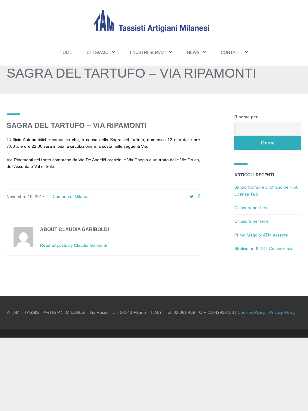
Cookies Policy (251, 312)
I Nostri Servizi (148, 52)
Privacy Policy (282, 312)
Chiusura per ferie (251, 207)
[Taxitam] (154, 21)
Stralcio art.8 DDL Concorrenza (264, 248)
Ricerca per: (246, 116)
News (193, 52)
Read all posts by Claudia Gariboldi (73, 245)
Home (66, 52)
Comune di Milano (70, 196)
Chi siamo (98, 52)
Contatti (231, 52)
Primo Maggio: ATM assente (261, 235)
